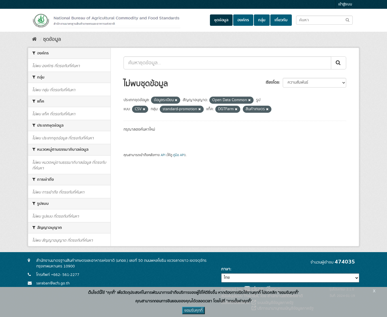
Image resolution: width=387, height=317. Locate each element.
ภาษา (225, 269)
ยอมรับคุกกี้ (193, 310)
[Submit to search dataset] (347, 19)
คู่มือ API (179, 155)
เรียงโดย (272, 82)
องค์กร (243, 20)
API (163, 155)
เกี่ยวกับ (281, 20)
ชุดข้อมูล (221, 20)
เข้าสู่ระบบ (345, 4)
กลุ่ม (261, 20)
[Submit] (338, 62)
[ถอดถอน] (176, 100)
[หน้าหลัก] (34, 39)
